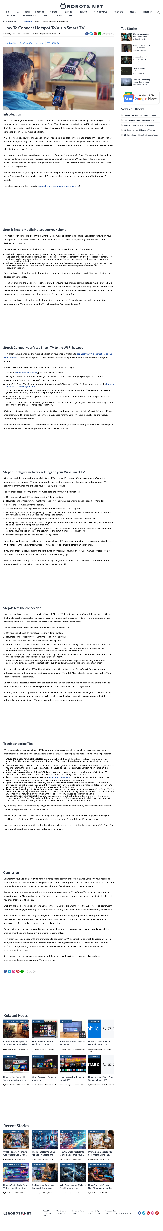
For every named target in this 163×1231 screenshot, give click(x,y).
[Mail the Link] (108, 33)
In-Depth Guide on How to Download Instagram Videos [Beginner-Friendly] (139, 125)
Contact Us (76, 1213)
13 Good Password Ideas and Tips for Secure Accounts (139, 130)
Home (9, 12)
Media (133, 12)
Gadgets (118, 12)
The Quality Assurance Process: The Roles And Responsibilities (139, 120)
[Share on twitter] (91, 33)
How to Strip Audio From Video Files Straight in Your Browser (15, 1188)
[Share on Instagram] (13, 971)
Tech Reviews (100, 12)
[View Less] (112, 33)
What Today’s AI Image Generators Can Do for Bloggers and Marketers (15, 1154)
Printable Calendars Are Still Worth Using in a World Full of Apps (100, 1154)
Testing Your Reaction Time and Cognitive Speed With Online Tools (44, 1188)
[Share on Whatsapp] (99, 33)
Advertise (62, 1213)
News (59, 15)
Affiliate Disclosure (123, 1213)
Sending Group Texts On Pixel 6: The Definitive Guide (141, 46)
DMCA (45, 1215)
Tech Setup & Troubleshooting (31, 43)
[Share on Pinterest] (95, 33)
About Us (46, 1211)
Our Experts (61, 1211)
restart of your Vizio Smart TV (61, 777)
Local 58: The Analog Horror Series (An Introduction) (141, 80)
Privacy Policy (104, 1213)
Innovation (28, 15)
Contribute (47, 1213)
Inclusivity (95, 1211)
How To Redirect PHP (140, 69)
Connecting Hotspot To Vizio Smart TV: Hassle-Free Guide (15, 1044)
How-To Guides (11, 43)
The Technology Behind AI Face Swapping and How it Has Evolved (43, 1154)
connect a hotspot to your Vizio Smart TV (58, 186)
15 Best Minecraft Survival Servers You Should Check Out (140, 135)
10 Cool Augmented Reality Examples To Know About (141, 35)
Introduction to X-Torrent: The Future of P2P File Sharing (141, 58)
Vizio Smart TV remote (26, 372)
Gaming (68, 12)
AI (18, 12)
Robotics (39, 12)
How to (83, 12)
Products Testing (112, 1211)
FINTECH (54, 12)
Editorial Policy (78, 1211)
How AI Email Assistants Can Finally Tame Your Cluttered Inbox (72, 1154)
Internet (147, 12)
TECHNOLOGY (53, 43)
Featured (46, 15)
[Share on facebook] (87, 33)
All (70, 15)
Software (11, 15)
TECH (27, 12)
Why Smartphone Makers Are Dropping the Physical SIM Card (72, 1188)
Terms (89, 1213)
